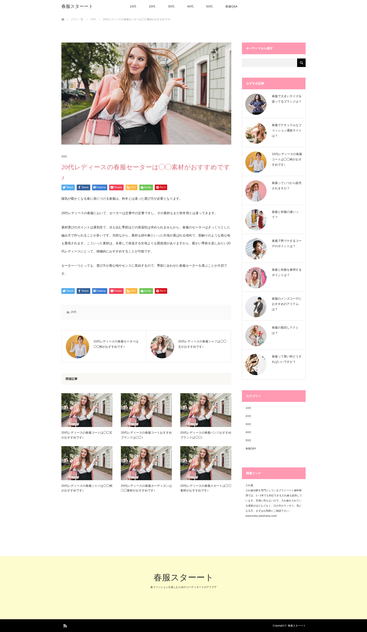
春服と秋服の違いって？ (285, 214)
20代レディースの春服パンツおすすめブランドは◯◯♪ (205, 435)
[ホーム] (62, 14)
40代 (190, 6)
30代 (171, 6)
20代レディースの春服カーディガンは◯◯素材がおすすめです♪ (146, 488)
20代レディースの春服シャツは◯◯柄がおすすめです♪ (86, 488)
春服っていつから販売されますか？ (287, 185)
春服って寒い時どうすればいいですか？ (287, 359)
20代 (152, 6)
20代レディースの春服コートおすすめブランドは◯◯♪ (146, 435)
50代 (209, 6)
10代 (133, 6)
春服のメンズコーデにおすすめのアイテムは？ (287, 304)
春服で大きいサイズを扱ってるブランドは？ (287, 98)
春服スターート (77, 6)
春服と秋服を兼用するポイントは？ (287, 272)
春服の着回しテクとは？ (285, 330)
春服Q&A (231, 6)
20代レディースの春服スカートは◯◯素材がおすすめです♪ (205, 488)
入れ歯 (249, 485)
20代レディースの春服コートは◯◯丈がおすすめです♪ (86, 435)
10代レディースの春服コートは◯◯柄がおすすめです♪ (287, 159)
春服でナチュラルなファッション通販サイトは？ (287, 130)
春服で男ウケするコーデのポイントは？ (287, 243)
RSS (64, 625)
